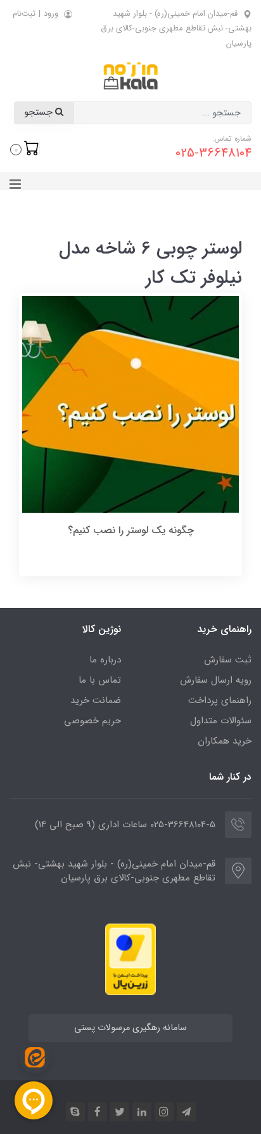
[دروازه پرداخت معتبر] (130, 959)
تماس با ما (100, 680)
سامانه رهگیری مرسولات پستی (130, 1028)
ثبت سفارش (227, 659)
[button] (25, 148)
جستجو (39, 112)
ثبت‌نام (24, 13)
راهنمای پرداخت (219, 700)
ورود (51, 13)
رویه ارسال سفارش (215, 680)
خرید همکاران (224, 741)
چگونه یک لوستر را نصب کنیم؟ (131, 530)
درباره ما (105, 659)
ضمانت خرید (95, 700)
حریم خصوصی (92, 720)
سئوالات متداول (220, 720)
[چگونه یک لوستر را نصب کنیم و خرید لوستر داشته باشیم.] (130, 403)
